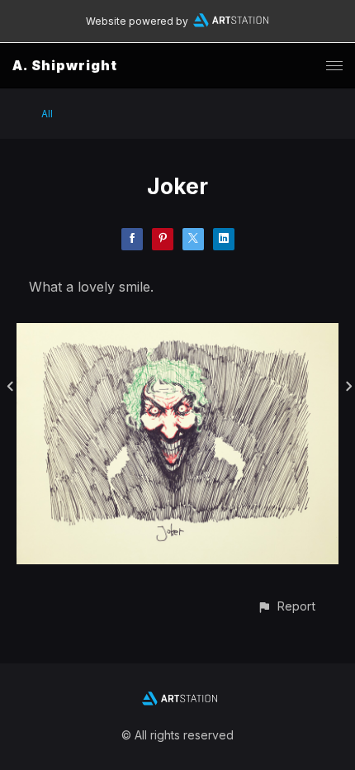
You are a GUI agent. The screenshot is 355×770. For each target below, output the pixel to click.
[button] (286, 606)
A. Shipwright (64, 65)
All (47, 113)
